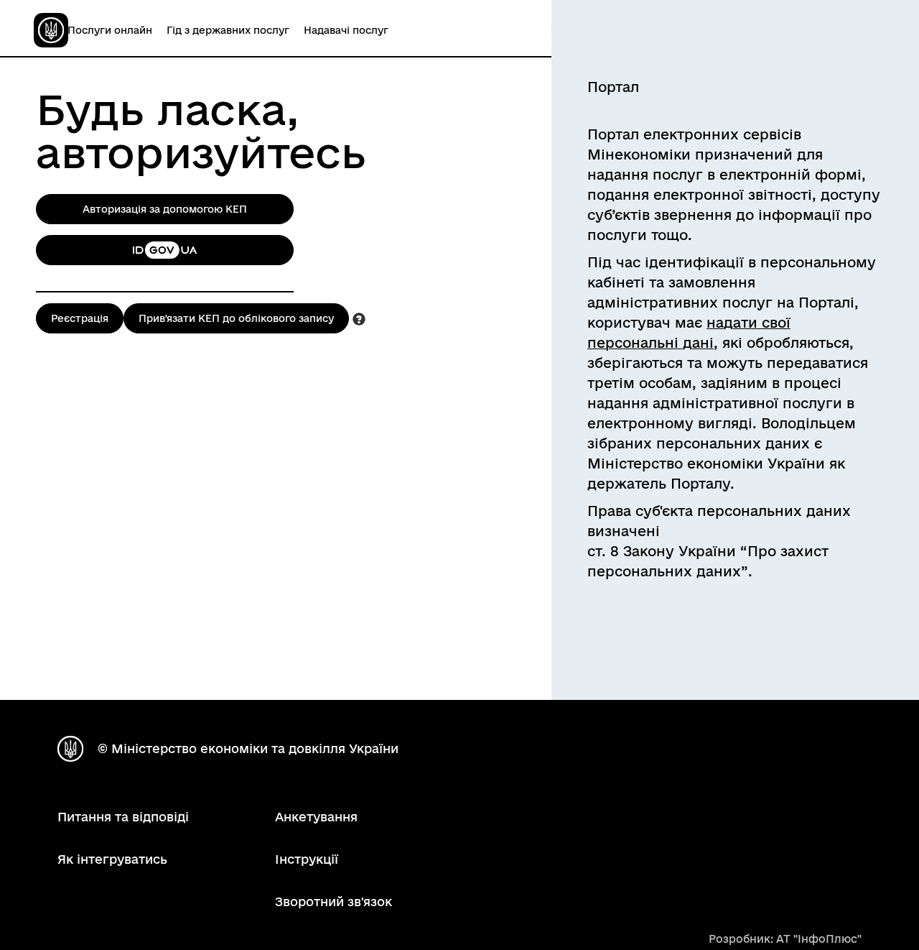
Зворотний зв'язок (333, 901)
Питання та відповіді (123, 817)
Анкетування (316, 817)
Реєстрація (79, 318)
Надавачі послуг (346, 30)
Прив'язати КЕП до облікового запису (236, 318)
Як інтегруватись (112, 859)
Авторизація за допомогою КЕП (165, 209)
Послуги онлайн (109, 30)
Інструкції (306, 859)
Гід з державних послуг (228, 30)
